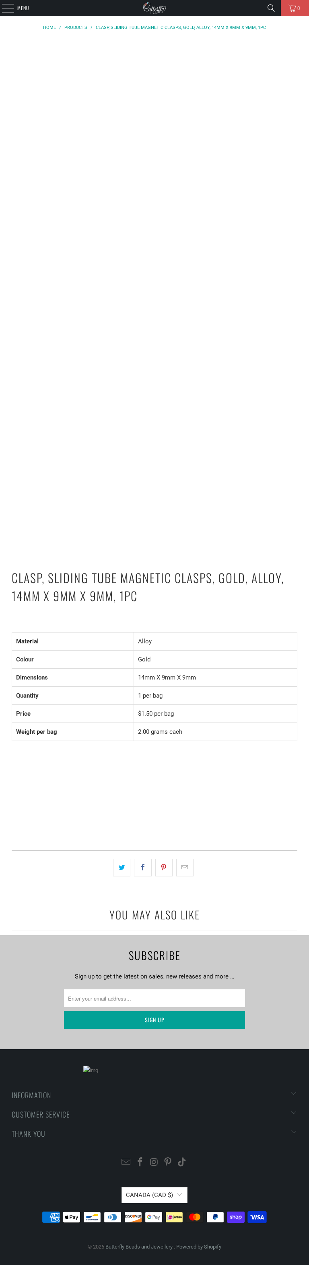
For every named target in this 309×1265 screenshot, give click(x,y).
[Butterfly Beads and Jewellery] (154, 8)
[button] (154, 821)
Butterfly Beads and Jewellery (139, 1247)
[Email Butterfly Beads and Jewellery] (126, 1162)
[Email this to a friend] (185, 867)
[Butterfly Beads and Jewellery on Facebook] (140, 1162)
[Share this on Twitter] (121, 867)
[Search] (271, 8)
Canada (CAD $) (149, 1195)
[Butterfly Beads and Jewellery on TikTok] (182, 1162)
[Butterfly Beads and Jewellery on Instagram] (154, 1162)
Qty (16, 761)
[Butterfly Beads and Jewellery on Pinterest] (168, 1162)
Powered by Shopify (198, 1247)
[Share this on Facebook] (142, 867)
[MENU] (3, 8)
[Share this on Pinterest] (164, 867)
